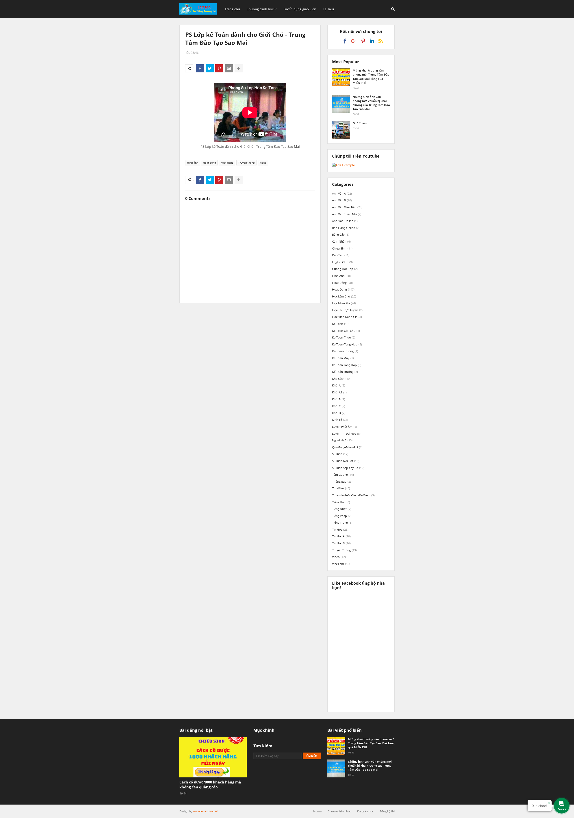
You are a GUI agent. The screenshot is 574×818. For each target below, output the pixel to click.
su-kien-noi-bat (345, 461)
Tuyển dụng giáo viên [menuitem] (299, 9)
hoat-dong (227, 163)
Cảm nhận (341, 241)
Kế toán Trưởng (345, 372)
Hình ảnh (192, 163)
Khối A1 (339, 392)
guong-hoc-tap (345, 269)
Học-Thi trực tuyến (347, 310)
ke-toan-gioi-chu (346, 331)
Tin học (340, 529)
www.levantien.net (205, 811)
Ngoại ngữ (342, 440)
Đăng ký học (365, 811)
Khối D (338, 413)
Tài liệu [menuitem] (328, 9)
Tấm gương (343, 475)
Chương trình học (339, 811)
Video (262, 163)
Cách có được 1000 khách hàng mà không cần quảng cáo (210, 785)
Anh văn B (342, 200)
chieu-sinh (342, 248)
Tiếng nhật (341, 509)
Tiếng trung (342, 523)
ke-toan (340, 324)
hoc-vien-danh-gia (347, 317)
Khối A (338, 385)
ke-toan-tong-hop (347, 344)
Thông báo (342, 482)
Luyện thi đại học (346, 434)
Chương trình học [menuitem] (260, 9)
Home (317, 811)
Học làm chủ (344, 296)
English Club (342, 262)
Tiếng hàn (341, 502)
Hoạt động (209, 163)
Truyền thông (246, 163)
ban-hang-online (345, 228)
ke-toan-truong (345, 351)
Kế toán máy (343, 358)
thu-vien (341, 488)
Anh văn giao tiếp (347, 207)
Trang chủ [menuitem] (232, 9)
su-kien (340, 454)
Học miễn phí (344, 303)
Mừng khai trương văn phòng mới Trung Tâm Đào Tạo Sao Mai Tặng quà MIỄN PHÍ (371, 76)
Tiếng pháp (341, 516)
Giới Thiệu (360, 123)
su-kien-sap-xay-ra (348, 468)
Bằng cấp (340, 234)
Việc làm (341, 564)
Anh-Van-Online (345, 221)
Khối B (338, 399)
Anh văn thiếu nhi (346, 214)
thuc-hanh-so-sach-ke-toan (353, 495)
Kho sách (341, 379)
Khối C (338, 406)
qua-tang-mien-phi (347, 447)
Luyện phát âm (344, 427)
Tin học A (341, 536)
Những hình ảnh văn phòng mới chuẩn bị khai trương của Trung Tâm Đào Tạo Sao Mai (371, 103)
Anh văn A (342, 193)
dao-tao (340, 255)
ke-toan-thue (343, 337)
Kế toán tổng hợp (346, 365)
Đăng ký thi (387, 811)
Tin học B (341, 543)
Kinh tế (340, 420)
